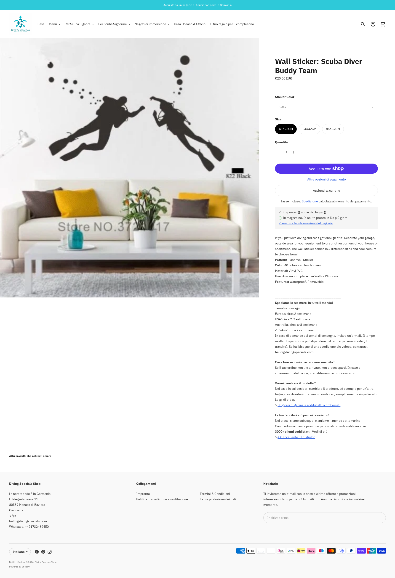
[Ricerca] (363, 24)
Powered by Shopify (19, 566)
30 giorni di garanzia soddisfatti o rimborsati (309, 405)
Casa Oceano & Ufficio (190, 24)
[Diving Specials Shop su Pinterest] (43, 551)
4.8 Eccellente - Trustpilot (296, 437)
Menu (53, 24)
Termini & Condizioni (215, 494)
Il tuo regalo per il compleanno (232, 24)
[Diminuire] (279, 152)
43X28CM (286, 129)
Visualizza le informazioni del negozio (306, 223)
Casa (40, 24)
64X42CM (309, 129)
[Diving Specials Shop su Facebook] (37, 551)
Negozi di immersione (150, 24)
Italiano (19, 552)
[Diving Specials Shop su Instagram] (49, 551)
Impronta (143, 494)
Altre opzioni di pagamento (326, 179)
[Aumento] (293, 152)
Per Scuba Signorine (112, 24)
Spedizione (310, 201)
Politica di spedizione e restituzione (162, 499)
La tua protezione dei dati (218, 499)
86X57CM (333, 129)
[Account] (373, 24)
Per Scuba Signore (78, 24)
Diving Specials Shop (45, 562)
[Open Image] (129, 167)
